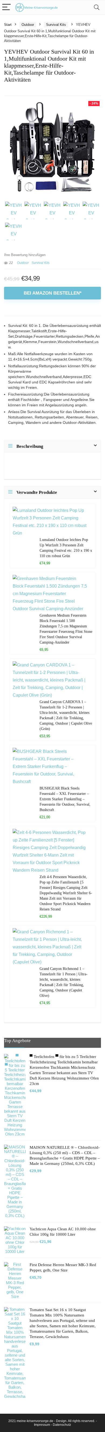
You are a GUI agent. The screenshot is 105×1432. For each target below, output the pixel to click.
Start (8, 25)
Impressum (42, 1425)
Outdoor (28, 25)
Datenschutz (62, 1425)
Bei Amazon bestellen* (53, 293)
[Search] (96, 7)
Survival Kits (56, 25)
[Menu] (6, 7)
